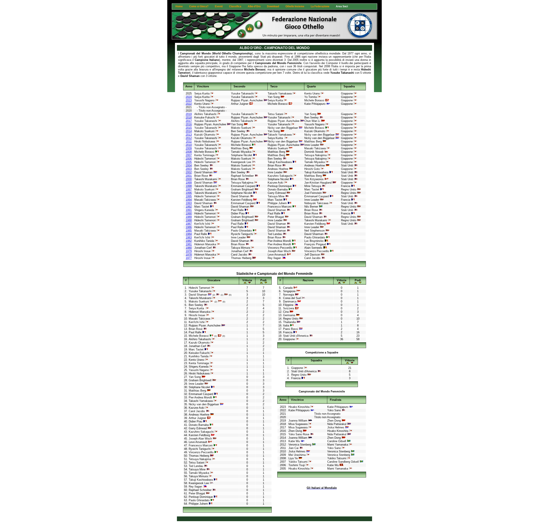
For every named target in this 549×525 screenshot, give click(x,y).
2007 (189, 155)
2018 (189, 117)
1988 (189, 220)
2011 (189, 141)
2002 (189, 172)
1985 (189, 230)
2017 (189, 121)
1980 (189, 247)
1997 (189, 189)
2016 (189, 124)
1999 (189, 182)
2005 (189, 162)
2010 (189, 145)
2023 (189, 100)
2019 (189, 114)
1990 (189, 213)
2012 (189, 138)
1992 (189, 206)
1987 (189, 223)
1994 (189, 199)
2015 (189, 127)
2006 (189, 158)
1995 (189, 196)
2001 (189, 175)
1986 (189, 227)
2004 (189, 165)
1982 (189, 240)
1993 (189, 203)
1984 (189, 234)
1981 (189, 244)
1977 (189, 258)
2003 (189, 169)
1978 (189, 254)
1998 (189, 186)
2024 (189, 97)
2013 (189, 134)
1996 (189, 192)
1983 (189, 237)
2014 (189, 131)
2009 (189, 148)
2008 (189, 151)
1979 (189, 251)
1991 (189, 210)
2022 (189, 103)
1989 (189, 216)
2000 (189, 179)
